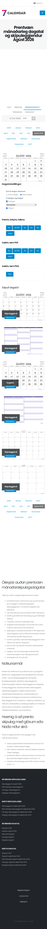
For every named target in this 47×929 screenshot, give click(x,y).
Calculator (23, 896)
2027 (30, 144)
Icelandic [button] (39, 3)
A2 (38, 228)
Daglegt (29, 112)
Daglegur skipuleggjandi (11, 793)
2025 (9, 128)
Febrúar (28, 128)
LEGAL (10, 233)
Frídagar (11, 201)
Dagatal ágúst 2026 (9, 831)
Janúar (18, 128)
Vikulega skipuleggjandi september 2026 (17, 812)
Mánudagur (27, 194)
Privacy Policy (23, 890)
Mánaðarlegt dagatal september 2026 (16, 859)
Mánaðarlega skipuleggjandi (12, 787)
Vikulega (17, 112)
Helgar (11, 208)
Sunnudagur (13, 194)
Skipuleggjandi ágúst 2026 (12, 784)
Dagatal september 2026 (11, 856)
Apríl (6, 133)
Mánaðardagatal (8, 834)
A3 (31, 228)
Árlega (18, 107)
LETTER (17, 228)
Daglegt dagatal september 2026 (14, 865)
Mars (38, 128)
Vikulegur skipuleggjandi (11, 790)
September (11, 139)
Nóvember (36, 139)
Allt (9, 107)
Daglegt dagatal (8, 840)
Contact (23, 902)
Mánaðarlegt (32, 107)
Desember (19, 144)
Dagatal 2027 (7, 853)
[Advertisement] (23, 77)
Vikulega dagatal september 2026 (14, 862)
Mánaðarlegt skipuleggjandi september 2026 (18, 809)
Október (23, 139)
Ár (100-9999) (15, 118)
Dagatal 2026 (7, 828)
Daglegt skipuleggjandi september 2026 (16, 815)
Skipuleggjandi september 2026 (13, 806)
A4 (9, 228)
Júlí (28, 133)
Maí (13, 133)
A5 (25, 228)
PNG (9, 274)
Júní (21, 133)
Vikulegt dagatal (8, 837)
